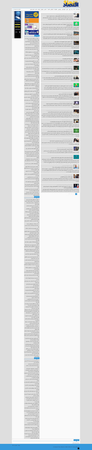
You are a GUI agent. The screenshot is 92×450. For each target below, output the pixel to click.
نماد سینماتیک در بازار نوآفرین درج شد (32, 223)
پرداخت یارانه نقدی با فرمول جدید (68, 58)
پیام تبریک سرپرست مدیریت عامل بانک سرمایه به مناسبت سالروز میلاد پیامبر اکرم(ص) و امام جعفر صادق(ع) (31, 194)
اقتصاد (49, 9)
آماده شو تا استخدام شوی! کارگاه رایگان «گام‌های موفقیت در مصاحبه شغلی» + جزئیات (59, 16)
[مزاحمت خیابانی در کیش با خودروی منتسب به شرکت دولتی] (76, 43)
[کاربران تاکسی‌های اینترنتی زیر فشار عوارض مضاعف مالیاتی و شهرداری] (76, 157)
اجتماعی (39, 9)
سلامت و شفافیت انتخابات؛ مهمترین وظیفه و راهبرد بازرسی (64, 76)
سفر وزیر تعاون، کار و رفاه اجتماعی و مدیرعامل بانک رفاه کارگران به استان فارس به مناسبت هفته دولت (31, 335)
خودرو (67, 9)
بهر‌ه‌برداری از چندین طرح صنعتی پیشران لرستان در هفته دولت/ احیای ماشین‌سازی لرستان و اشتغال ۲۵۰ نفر (31, 69)
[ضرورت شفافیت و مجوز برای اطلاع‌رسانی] (76, 176)
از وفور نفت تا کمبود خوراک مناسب (33, 406)
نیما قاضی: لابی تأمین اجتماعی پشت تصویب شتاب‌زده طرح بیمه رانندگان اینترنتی (60, 112)
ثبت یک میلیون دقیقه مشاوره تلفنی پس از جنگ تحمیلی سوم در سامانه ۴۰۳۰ (61, 51)
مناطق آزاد (55, 9)
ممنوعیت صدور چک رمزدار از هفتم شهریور (31, 166)
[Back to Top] (78, 448)
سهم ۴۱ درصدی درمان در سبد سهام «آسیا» (31, 124)
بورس (69, 9)
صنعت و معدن (32, 9)
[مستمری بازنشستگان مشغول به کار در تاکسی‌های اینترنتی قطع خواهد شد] (76, 121)
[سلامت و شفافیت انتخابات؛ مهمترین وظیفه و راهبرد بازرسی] (76, 77)
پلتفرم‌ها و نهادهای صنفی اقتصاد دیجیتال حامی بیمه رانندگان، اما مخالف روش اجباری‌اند (59, 103)
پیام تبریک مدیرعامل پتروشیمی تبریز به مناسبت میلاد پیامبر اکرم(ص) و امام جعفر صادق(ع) (32, 156)
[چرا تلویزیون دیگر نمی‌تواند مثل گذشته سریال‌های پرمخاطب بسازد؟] (76, 167)
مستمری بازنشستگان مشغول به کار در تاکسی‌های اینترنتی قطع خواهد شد (61, 121)
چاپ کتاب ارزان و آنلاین (76, 442)
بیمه (72, 9)
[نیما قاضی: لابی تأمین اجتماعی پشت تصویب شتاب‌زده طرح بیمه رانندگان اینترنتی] (76, 111)
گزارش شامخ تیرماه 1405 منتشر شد (32, 423)
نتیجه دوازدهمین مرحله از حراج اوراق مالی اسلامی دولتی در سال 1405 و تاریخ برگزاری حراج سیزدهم (32, 160)
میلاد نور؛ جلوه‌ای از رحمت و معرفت (33, 126)
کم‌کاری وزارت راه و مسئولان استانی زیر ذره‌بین (66, 94)
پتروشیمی (59, 9)
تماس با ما (15, 445)
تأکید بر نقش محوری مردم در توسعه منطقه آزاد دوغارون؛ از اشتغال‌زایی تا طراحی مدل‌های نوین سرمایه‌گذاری (31, 85)
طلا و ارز (45, 9)
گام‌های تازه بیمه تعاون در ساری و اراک (32, 129)
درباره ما (19, 445)
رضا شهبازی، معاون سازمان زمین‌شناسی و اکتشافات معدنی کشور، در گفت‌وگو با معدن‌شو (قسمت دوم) (32, 145)
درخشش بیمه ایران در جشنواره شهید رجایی (31, 127)
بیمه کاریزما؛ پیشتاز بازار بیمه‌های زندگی (32, 398)
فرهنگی (42, 9)
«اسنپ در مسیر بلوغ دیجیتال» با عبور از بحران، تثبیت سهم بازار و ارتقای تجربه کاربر (60, 131)
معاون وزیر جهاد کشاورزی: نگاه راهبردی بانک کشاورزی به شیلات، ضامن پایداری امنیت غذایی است (32, 186)
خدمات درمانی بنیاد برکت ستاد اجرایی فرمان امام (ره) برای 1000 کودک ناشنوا (61, 141)
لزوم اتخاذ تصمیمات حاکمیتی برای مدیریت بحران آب (65, 149)
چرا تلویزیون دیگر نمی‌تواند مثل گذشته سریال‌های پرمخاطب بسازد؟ (62, 167)
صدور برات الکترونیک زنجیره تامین (33, 414)
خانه (78, 12)
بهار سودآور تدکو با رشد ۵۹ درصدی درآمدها (31, 418)
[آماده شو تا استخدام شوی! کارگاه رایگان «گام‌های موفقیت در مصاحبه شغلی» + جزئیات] (76, 15)
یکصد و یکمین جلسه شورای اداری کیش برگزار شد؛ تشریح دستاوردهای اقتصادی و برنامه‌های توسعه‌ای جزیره (31, 81)
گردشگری (52, 9)
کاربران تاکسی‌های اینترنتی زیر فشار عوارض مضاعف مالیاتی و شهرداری (62, 157)
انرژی (36, 9)
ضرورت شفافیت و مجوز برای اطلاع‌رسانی (67, 177)
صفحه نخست (77, 9)
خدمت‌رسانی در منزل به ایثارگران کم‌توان (32, 118)
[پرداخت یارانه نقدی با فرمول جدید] (76, 60)
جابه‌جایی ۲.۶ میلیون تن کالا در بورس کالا (32, 324)
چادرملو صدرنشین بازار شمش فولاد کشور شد (31, 47)
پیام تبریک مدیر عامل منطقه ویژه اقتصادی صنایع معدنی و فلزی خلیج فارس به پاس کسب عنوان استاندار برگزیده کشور (32, 121)
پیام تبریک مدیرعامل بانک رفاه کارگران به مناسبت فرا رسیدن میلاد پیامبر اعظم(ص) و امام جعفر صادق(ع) (32, 328)
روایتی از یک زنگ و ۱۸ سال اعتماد (33, 364)
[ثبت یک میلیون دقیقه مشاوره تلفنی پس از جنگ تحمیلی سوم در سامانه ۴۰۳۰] (76, 52)
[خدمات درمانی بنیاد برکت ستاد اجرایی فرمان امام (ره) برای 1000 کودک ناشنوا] (76, 140)
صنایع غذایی (64, 9)
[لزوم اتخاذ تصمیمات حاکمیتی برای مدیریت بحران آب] (76, 149)
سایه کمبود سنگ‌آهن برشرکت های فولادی (32, 397)
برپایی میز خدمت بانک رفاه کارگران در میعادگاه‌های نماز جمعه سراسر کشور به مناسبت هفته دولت (32, 76)
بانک (74, 9)
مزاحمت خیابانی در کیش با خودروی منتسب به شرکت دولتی (64, 41)
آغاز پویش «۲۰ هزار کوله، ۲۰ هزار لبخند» (32, 368)
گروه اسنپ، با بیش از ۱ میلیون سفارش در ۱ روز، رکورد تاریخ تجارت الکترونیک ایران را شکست (59, 85)
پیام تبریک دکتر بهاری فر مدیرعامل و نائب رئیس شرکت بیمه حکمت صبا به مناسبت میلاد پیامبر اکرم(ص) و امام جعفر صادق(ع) (32, 132)
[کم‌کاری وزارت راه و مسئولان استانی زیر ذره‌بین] (76, 93)
